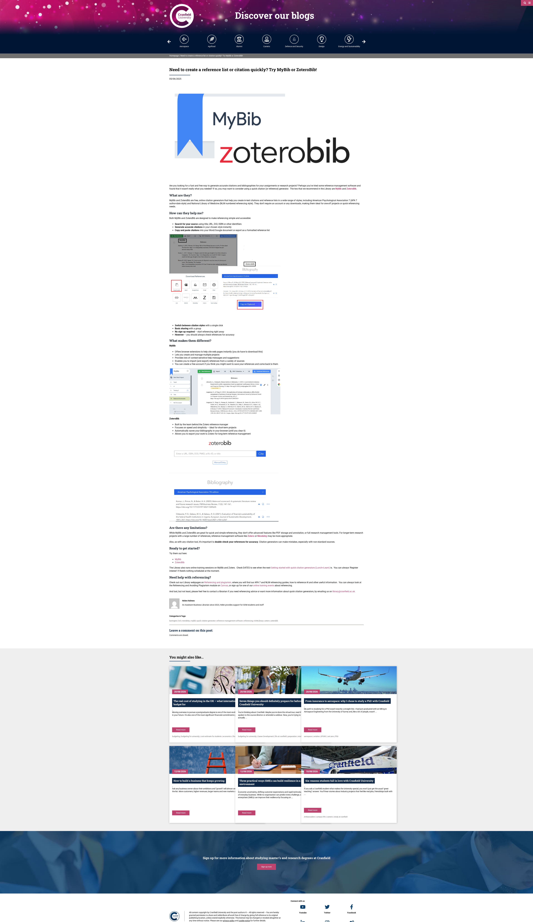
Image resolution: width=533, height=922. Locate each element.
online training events (263, 585)
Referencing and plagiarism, (218, 582)
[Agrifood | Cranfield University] (212, 39)
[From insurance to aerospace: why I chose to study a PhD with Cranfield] (349, 680)
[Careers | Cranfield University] (267, 39)
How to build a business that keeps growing (199, 780)
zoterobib (274, 621)
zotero (267, 621)
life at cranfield (280, 736)
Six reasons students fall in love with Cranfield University (339, 780)
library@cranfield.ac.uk (343, 591)
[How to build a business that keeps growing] (217, 760)
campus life (320, 817)
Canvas (224, 585)
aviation (317, 736)
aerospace (308, 736)
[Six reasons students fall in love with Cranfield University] (349, 760)
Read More (180, 730)
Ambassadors (309, 817)
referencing (248, 621)
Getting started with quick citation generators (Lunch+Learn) (300, 567)
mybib (193, 621)
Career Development (266, 736)
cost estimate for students (211, 736)
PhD (336, 736)
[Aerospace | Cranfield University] (184, 39)
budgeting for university (190, 736)
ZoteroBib (179, 562)
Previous (169, 42)
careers (330, 817)
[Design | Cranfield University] (322, 39)
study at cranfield (340, 817)
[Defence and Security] (294, 39)
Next (364, 42)
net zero (331, 736)
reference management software (230, 621)
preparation (292, 736)
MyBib (178, 559)
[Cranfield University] (181, 4)
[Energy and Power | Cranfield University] (349, 39)
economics (227, 736)
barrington (173, 621)
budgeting (176, 736)
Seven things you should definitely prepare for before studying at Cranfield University (277, 702)
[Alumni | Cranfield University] (239, 39)
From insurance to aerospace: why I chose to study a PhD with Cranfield (347, 701)
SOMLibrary (258, 621)
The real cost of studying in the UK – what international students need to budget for (216, 702)
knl (179, 621)
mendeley (186, 621)
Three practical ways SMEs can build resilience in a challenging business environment (282, 782)
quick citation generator (206, 621)
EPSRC (323, 736)
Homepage (174, 56)
